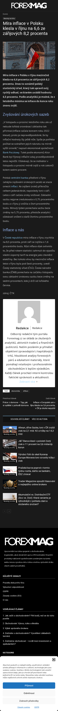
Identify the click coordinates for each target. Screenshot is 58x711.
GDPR (36, 707)
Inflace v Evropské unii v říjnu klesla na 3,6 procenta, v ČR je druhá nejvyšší (42, 405)
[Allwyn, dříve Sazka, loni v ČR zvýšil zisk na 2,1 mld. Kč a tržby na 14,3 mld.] (10, 431)
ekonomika (15, 391)
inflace (25, 391)
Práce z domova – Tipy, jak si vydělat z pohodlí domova (16, 404)
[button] (53, 659)
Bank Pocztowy (11, 152)
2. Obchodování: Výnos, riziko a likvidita (21, 623)
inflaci (14, 186)
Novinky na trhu (9, 18)
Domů (5, 14)
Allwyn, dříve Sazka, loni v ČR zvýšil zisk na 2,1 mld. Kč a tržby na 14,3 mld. (36, 430)
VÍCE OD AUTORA (39, 419)
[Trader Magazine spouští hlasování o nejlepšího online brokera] (10, 484)
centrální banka (19, 177)
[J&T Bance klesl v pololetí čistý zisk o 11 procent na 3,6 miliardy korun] (10, 444)
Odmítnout (29, 693)
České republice (14, 237)
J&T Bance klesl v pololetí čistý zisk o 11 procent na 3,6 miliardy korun (35, 444)
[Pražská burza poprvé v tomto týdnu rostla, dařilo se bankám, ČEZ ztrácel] (10, 471)
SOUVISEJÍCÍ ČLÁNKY (20, 419)
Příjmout (29, 685)
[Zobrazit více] (37, 382)
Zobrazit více (27, 381)
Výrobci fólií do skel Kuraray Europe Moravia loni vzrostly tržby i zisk (36, 457)
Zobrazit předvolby (29, 701)
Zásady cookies (23, 707)
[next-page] (9, 511)
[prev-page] (4, 511)
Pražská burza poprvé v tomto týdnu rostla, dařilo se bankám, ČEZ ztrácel (34, 471)
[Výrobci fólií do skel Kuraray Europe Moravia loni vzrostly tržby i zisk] (10, 457)
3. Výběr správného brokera (15, 628)
